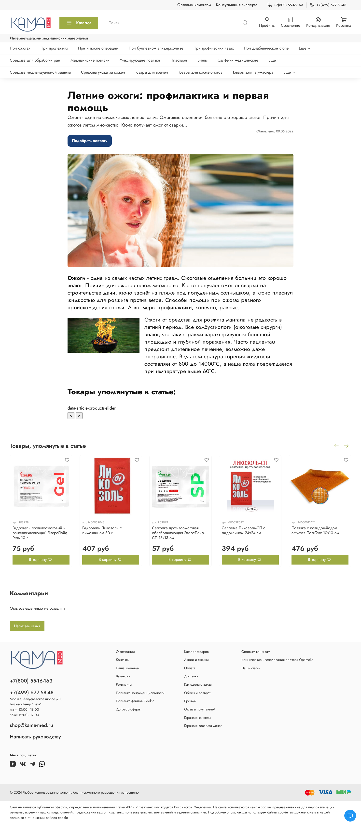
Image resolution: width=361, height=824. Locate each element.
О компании (125, 651)
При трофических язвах (214, 48)
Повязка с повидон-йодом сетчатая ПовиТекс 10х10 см (315, 530)
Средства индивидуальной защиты (40, 72)
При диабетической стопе (266, 48)
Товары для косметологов (200, 72)
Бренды (190, 700)
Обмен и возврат (197, 692)
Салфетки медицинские (238, 60)
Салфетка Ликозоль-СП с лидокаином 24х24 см (243, 530)
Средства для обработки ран (35, 60)
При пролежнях (54, 48)
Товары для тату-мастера (253, 72)
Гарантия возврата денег (203, 725)
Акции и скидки (196, 659)
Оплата (189, 668)
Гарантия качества (197, 717)
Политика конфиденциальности (140, 692)
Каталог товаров (196, 651)
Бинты (202, 60)
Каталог (83, 23)
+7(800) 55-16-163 (288, 4)
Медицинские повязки (90, 60)
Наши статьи (250, 668)
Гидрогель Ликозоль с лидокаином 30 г (102, 530)
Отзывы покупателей (200, 709)
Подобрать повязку (89, 140)
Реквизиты (124, 684)
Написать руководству (35, 736)
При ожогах (20, 48)
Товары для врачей (151, 72)
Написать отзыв (27, 626)
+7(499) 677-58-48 (331, 4)
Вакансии (123, 676)
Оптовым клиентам (194, 5)
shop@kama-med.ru (31, 725)
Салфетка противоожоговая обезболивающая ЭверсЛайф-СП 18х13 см (178, 533)
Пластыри (178, 60)
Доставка (191, 676)
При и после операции (98, 48)
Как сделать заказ (198, 684)
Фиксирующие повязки (140, 60)
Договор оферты (128, 709)
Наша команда (127, 668)
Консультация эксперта (236, 5)
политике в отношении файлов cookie (39, 817)
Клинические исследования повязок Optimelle (277, 659)
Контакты (122, 659)
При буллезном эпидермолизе (156, 48)
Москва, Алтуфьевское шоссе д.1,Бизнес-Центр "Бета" (36, 701)
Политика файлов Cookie (135, 700)
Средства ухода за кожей (103, 72)
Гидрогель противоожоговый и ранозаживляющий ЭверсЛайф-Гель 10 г (40, 533)
